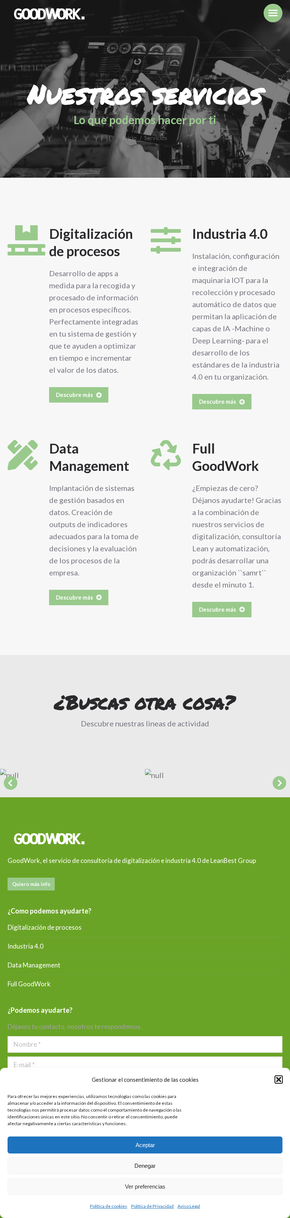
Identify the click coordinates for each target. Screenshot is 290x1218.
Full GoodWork (29, 984)
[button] (278, 1079)
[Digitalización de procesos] (23, 240)
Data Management (34, 965)
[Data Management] (23, 455)
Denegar (145, 1166)
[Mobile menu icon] (273, 13)
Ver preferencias (145, 1186)
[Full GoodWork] (166, 455)
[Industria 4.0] (166, 240)
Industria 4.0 (230, 233)
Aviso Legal (188, 1206)
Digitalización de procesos (45, 927)
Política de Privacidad (152, 1206)
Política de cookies (108, 1206)
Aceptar (145, 1145)
